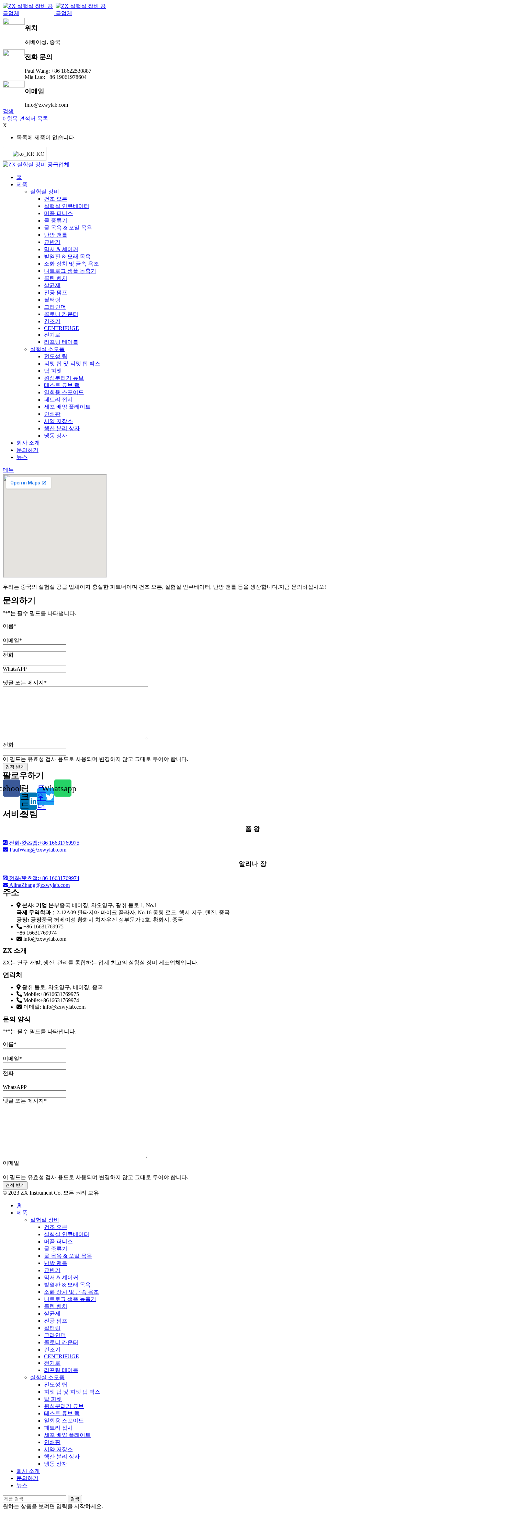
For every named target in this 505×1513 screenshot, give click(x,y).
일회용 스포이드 (64, 392)
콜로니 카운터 (61, 314)
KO (37, 154)
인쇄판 (52, 414)
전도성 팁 (55, 356)
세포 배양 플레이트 (67, 407)
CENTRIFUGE (61, 328)
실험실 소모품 (47, 349)
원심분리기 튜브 (64, 378)
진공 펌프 (55, 292)
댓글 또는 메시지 (25, 682)
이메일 (12, 640)
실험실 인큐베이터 (66, 206)
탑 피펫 (53, 371)
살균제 (52, 285)
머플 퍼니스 (58, 213)
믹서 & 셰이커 (61, 249)
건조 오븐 (55, 199)
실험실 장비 (44, 192)
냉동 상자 (55, 435)
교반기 (52, 242)
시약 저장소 (58, 421)
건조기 (52, 321)
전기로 (52, 335)
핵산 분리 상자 (62, 428)
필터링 (52, 300)
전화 (8, 655)
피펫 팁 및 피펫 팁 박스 (72, 363)
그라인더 (55, 307)
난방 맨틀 (55, 235)
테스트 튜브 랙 (62, 385)
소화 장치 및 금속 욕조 (71, 264)
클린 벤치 (55, 278)
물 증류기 (55, 220)
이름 (9, 626)
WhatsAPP (15, 669)
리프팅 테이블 (61, 342)
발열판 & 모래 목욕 (67, 256)
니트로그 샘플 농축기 (70, 271)
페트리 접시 (58, 399)
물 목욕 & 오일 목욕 (68, 228)
